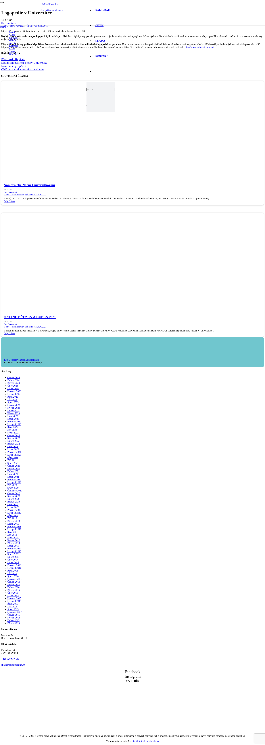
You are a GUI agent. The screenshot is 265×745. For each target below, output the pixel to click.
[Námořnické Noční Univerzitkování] (93, 176)
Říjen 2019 (12, 515)
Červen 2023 (13, 405)
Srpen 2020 (13, 488)
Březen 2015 (13, 623)
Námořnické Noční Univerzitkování (29, 185)
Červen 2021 (13, 465)
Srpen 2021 (13, 463)
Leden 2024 (13, 388)
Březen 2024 (13, 383)
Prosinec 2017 (14, 548)
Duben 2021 (13, 471)
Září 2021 (12, 460)
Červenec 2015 (14, 612)
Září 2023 (12, 399)
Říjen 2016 (12, 570)
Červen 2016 (13, 581)
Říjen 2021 (12, 457)
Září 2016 (12, 573)
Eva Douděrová (10, 192)
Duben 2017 (13, 557)
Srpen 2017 (13, 554)
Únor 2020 (12, 504)
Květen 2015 (13, 617)
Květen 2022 (13, 438)
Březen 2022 (13, 443)
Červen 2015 (13, 615)
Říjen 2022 (12, 427)
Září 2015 (12, 606)
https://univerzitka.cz (29, 359)
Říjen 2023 (12, 396)
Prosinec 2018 (14, 526)
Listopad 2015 (14, 601)
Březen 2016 (13, 590)
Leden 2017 (13, 562)
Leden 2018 (13, 546)
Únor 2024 (12, 385)
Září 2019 (12, 518)
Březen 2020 (13, 501)
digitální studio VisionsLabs (145, 741)
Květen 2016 (13, 584)
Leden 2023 (13, 419)
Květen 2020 (13, 496)
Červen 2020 (13, 493)
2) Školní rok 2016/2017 (35, 194)
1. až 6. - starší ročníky (14, 194)
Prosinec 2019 (14, 510)
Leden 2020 (13, 507)
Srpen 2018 (13, 537)
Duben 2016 (13, 587)
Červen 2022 (13, 435)
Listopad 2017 (14, 551)
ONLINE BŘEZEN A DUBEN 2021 (30, 317)
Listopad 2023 (14, 394)
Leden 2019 (13, 523)
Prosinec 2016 (14, 565)
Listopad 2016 (14, 568)
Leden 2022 (13, 449)
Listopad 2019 (14, 512)
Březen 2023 (13, 413)
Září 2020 (12, 485)
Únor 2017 (12, 559)
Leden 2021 (13, 476)
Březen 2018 (13, 543)
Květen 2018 (13, 540)
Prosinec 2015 (14, 598)
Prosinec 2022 (14, 421)
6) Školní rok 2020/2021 (35, 326)
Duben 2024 (13, 380)
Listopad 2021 (14, 454)
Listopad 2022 (14, 424)
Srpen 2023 (13, 402)
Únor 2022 (12, 446)
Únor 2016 (12, 592)
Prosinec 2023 (14, 391)
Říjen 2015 (12, 604)
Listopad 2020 (14, 482)
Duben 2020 (13, 499)
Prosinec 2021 (14, 452)
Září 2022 (12, 430)
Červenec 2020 (14, 490)
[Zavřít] (87, 105)
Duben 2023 (13, 410)
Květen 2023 (13, 407)
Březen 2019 (13, 521)
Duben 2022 (13, 441)
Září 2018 (12, 534)
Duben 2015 (13, 620)
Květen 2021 (13, 468)
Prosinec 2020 (14, 479)
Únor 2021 (12, 474)
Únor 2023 (12, 416)
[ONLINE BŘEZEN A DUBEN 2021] (93, 308)
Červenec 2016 (14, 579)
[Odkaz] (60, 53)
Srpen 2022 (13, 432)
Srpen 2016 (13, 576)
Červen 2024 (13, 377)
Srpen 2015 (13, 609)
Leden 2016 (13, 595)
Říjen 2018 (12, 532)
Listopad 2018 (14, 529)
